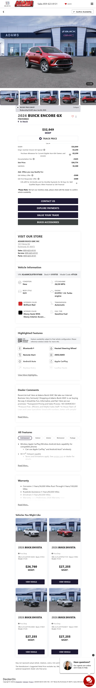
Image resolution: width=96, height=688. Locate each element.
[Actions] (76, 117)
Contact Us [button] (48, 201)
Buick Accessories (48, 222)
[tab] (25, 438)
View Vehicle (31, 582)
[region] (48, 171)
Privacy (31, 682)
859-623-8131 (29, 250)
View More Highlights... (28, 375)
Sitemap (25, 682)
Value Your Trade (48, 215)
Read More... (23, 416)
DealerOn (19, 682)
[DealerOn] (9, 679)
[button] (3, 12)
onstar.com (58, 456)
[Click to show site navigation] (92, 4)
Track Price (50, 138)
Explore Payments (48, 208)
